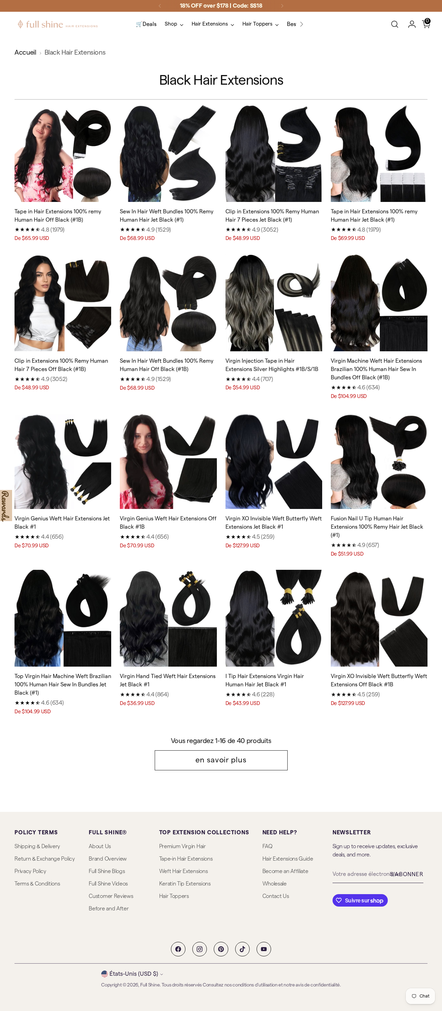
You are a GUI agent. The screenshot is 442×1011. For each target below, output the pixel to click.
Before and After (108, 908)
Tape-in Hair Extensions (186, 859)
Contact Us (275, 896)
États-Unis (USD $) (133, 974)
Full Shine (150, 985)
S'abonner (406, 874)
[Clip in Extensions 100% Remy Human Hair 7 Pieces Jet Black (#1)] (273, 153)
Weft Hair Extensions (183, 871)
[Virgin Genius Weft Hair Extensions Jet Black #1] (63, 460)
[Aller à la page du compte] (409, 24)
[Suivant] (282, 6)
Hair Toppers (174, 896)
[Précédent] (159, 6)
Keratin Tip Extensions (185, 884)
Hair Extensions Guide (287, 859)
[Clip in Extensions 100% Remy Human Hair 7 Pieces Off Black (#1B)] (63, 302)
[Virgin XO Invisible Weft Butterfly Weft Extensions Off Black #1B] (379, 618)
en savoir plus (220, 760)
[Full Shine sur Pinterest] (221, 949)
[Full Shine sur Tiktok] (242, 949)
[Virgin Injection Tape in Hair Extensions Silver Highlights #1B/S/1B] (273, 302)
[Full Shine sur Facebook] (178, 949)
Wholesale (274, 884)
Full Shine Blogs (107, 871)
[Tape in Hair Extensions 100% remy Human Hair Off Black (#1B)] (63, 153)
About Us (99, 846)
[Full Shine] (58, 24)
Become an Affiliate (285, 871)
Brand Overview (108, 859)
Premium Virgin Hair (182, 846)
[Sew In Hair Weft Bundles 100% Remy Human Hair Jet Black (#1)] (168, 153)
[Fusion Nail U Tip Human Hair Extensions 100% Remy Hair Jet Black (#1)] (379, 460)
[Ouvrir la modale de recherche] (395, 24)
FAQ (267, 846)
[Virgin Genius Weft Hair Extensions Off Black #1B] (168, 460)
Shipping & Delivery (37, 846)
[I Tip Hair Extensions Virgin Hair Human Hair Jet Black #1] (273, 618)
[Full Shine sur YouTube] (263, 949)
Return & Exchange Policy (45, 859)
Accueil (25, 52)
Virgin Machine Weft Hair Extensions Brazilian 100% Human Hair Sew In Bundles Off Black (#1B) (376, 369)
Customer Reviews (111, 896)
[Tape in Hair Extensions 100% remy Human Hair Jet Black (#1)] (379, 153)
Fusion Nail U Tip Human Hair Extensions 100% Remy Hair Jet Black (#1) (377, 527)
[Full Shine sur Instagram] (199, 949)
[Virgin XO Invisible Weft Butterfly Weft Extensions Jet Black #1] (273, 460)
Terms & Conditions (37, 884)
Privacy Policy (30, 871)
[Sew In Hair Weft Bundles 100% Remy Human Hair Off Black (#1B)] (168, 302)
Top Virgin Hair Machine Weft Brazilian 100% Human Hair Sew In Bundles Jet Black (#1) (63, 685)
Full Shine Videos (108, 884)
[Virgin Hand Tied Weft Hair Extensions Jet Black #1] (168, 618)
